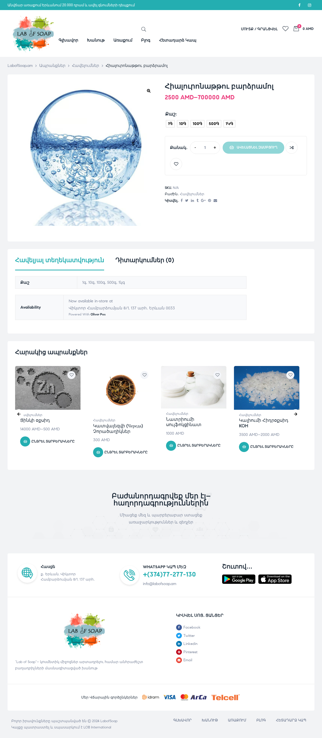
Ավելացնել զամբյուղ (257, 147)
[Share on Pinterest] (209, 200)
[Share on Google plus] (203, 200)
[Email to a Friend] (215, 200)
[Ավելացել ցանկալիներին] (176, 164)
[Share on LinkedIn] (192, 200)
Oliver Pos (98, 314)
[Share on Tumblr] (197, 200)
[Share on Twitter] (187, 200)
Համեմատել (292, 148)
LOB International (97, 727)
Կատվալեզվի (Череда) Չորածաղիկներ (118, 428)
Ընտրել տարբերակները (53, 441)
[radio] (170, 124)
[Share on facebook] (181, 200)
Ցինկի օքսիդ (35, 420)
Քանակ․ (178, 147)
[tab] (59, 263)
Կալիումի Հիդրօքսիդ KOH (263, 423)
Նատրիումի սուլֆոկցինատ (184, 422)
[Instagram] (309, 5)
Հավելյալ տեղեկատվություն (59, 260)
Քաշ (170, 114)
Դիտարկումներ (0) (144, 260)
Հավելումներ (192, 194)
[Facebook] (299, 5)
